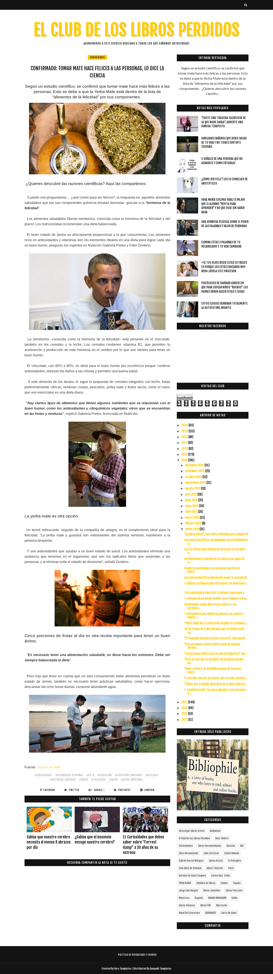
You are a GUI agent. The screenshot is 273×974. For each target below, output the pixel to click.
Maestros (184, 898)
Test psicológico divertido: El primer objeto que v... (215, 592)
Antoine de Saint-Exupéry (192, 875)
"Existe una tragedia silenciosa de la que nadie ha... (215, 684)
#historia (151, 775)
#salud (113, 779)
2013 (185, 719)
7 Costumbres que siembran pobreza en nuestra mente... (213, 615)
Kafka (234, 898)
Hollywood (215, 830)
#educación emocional (128, 775)
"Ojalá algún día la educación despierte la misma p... (216, 623)
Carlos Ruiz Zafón (220, 875)
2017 (185, 702)
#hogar (83, 779)
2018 (185, 460)
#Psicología (98, 779)
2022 (185, 437)
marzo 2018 (192, 517)
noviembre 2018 (195, 471)
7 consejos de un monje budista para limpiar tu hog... (216, 598)
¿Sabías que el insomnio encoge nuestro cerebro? (95, 839)
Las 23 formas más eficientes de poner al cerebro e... (214, 551)
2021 (185, 442)
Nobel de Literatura (189, 912)
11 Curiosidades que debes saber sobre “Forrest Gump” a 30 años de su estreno (143, 845)
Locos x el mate (48, 767)
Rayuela (199, 898)
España (237, 883)
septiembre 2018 (195, 482)
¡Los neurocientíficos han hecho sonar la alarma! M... (216, 577)
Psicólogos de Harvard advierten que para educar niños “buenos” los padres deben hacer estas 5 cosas (224, 287)
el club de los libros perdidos (194, 838)
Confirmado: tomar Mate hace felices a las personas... (210, 606)
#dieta (90, 775)
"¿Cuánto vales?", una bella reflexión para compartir (216, 534)
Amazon (231, 845)
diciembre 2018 (195, 465)
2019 (185, 454)
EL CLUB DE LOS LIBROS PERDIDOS (137, 30)
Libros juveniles (211, 890)
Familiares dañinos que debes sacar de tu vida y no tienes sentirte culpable (224, 142)
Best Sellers (222, 838)
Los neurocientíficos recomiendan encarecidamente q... (216, 541)
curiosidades (97, 57)
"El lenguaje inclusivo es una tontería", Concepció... (215, 638)
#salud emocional (132, 779)
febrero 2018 (193, 523)
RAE (242, 845)
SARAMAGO (210, 912)
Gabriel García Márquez (191, 860)
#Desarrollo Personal (69, 775)
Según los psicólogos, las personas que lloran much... (212, 570)
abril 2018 (191, 511)
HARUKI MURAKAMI (217, 898)
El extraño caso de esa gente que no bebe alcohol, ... (216, 678)
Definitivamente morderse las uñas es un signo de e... (214, 560)
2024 (185, 425)
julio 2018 (191, 494)
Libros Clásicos (187, 905)
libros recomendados (209, 845)
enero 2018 (192, 529)
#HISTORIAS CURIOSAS (63, 779)
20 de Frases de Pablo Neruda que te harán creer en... (214, 630)
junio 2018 (191, 500)
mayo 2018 (192, 506)
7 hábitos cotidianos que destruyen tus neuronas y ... (215, 585)
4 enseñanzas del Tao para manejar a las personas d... (215, 691)
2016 (185, 708)
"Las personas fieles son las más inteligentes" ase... (215, 653)
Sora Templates (122, 968)
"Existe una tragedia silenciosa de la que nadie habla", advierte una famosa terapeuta (223, 122)
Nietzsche (221, 905)
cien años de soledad (190, 868)
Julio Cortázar (211, 853)
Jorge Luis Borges (188, 890)
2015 (185, 713)
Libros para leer (234, 890)
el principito (234, 860)
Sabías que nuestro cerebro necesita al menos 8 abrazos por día (49, 842)
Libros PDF (205, 905)
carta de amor (229, 912)
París (231, 868)
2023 (185, 431)
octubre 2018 (193, 477)
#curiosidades (43, 775)
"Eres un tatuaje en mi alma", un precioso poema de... (213, 661)
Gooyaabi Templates (160, 968)
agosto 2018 (193, 488)
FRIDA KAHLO (185, 883)
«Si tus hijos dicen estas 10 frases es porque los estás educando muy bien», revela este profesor (224, 267)
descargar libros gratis (192, 830)
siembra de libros (205, 883)
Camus (224, 883)
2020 (185, 448)
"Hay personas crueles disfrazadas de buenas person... (212, 646)
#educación (104, 775)
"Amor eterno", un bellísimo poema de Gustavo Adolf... (212, 670)
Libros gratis (216, 860)
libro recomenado (188, 853)
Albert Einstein (215, 868)
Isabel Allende (231, 853)
